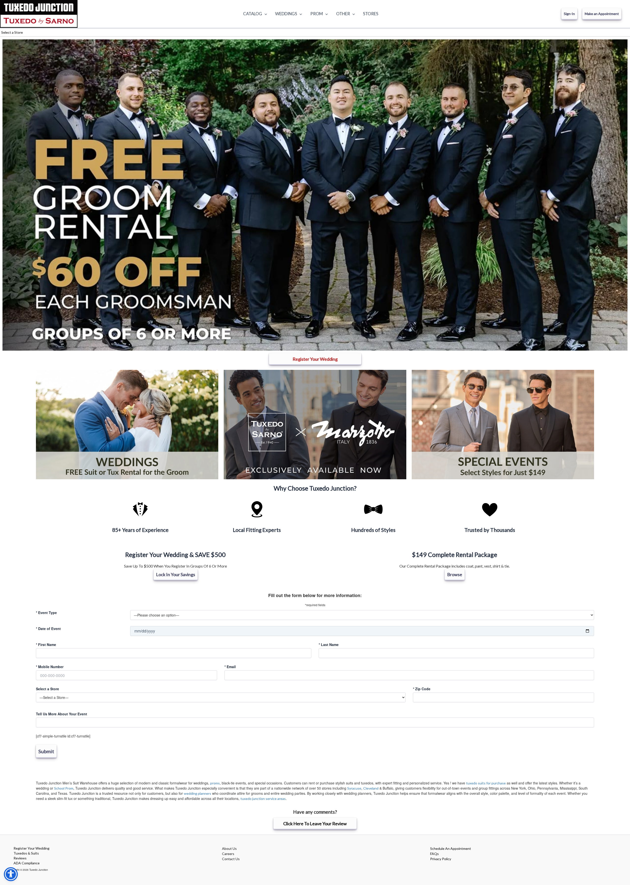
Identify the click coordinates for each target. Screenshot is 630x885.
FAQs (434, 854)
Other (343, 13)
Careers (228, 854)
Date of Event (48, 628)
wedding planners (197, 793)
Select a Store (47, 688)
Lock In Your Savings (175, 574)
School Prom (63, 788)
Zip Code (421, 688)
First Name (46, 644)
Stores (370, 13)
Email (230, 666)
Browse (454, 574)
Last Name (329, 644)
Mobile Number (49, 666)
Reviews (20, 858)
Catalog (252, 13)
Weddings (286, 13)
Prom (316, 13)
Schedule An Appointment (450, 848)
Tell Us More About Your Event (61, 713)
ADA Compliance (27, 863)
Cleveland (370, 788)
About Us (229, 848)
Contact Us (231, 859)
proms (215, 783)
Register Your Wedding (31, 848)
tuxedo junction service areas (263, 798)
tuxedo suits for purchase (486, 783)
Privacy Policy (440, 859)
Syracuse (354, 788)
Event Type (46, 612)
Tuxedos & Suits (26, 853)
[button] (264, 14)
